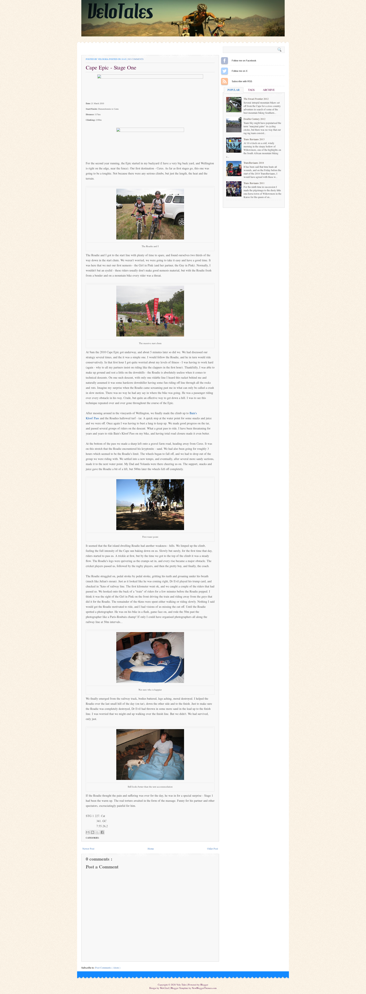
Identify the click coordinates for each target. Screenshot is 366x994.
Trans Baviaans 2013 (254, 139)
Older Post (212, 848)
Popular (233, 90)
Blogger (204, 984)
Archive (269, 90)
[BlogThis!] (92, 832)
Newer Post (88, 848)
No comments (136, 59)
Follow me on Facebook (224, 60)
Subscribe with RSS (224, 81)
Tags (251, 90)
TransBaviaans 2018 (254, 162)
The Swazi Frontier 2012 (256, 98)
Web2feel (165, 988)
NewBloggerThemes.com (204, 988)
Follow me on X (224, 71)
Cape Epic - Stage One (111, 67)
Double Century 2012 (254, 118)
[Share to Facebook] (102, 832)
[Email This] (88, 832)
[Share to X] (97, 832)
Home (151, 848)
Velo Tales (181, 984)
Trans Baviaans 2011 (254, 183)
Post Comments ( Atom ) (107, 967)
